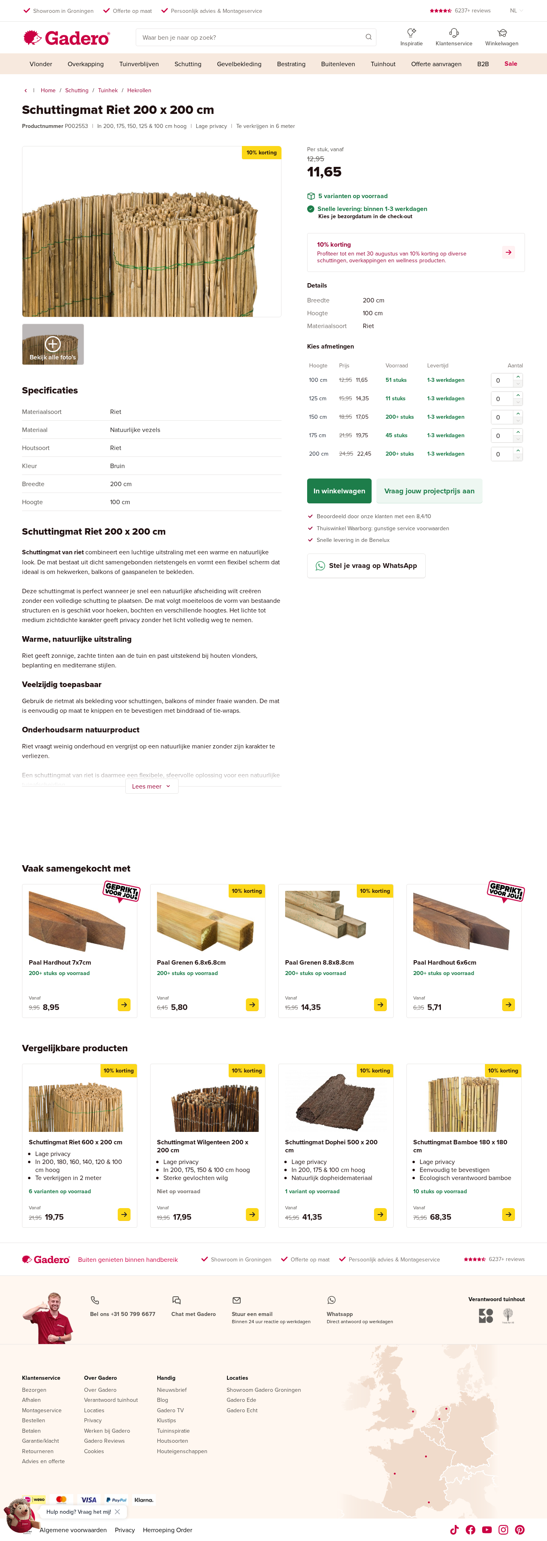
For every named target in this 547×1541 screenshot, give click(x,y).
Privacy (93, 1420)
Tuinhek (108, 90)
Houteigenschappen (182, 1451)
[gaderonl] (504, 1530)
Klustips (166, 1420)
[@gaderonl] (454, 1530)
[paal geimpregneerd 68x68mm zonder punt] (252, 1004)
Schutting (76, 90)
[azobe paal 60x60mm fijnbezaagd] (508, 1004)
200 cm (318, 454)
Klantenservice (41, 1378)
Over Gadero (100, 1378)
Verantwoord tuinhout (111, 1400)
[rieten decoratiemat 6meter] (124, 1214)
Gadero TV (170, 1410)
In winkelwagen (339, 491)
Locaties (94, 1410)
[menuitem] (41, 63)
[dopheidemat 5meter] (380, 1214)
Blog (162, 1400)
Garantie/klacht (40, 1441)
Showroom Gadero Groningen (264, 1390)
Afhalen (31, 1400)
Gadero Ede (241, 1400)
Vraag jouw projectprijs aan (429, 491)
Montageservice (42, 1410)
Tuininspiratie (173, 1431)
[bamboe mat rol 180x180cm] (508, 1214)
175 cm (317, 436)
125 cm (317, 399)
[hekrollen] (25, 90)
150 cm (318, 417)
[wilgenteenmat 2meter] (252, 1214)
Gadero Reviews (104, 1441)
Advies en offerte (43, 1461)
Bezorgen (34, 1390)
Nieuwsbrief (172, 1390)
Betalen (31, 1431)
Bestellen (33, 1420)
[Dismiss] (117, 1512)
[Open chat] (22, 1518)
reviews (473, 10)
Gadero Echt (242, 1410)
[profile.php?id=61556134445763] (471, 1530)
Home (48, 90)
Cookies (94, 1451)
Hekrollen (139, 90)
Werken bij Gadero (107, 1431)
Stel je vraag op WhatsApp (373, 566)
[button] (357, 36)
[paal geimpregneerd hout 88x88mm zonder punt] (380, 1004)
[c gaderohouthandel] (487, 1530)
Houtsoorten (172, 1441)
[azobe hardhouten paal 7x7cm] (124, 1004)
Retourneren (38, 1451)
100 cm (318, 380)
